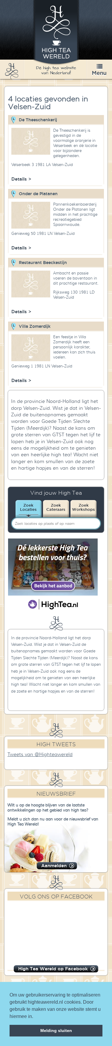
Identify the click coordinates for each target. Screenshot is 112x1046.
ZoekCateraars (55, 507)
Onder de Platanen (38, 193)
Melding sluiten (56, 1030)
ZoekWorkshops (83, 507)
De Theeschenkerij (38, 119)
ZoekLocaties (28, 507)
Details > (21, 178)
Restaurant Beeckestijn (43, 262)
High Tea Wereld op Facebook (53, 968)
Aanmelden (54, 865)
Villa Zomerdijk (34, 326)
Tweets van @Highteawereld (40, 755)
